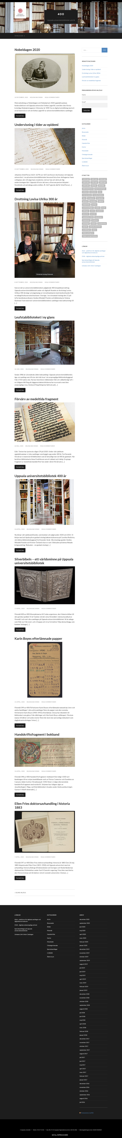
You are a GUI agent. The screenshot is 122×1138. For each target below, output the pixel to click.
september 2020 (85, 923)
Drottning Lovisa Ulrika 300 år (36, 199)
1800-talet (103, 182)
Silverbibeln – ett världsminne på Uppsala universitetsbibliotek (44, 561)
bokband (85, 192)
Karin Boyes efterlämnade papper (38, 638)
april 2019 (83, 979)
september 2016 (85, 1095)
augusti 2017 (84, 1053)
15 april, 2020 (20, 702)
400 (61, 14)
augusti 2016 (84, 1098)
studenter (95, 220)
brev (100, 192)
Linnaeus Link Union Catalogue (91, 265)
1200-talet (86, 179)
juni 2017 (82, 1061)
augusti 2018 (84, 1009)
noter (92, 211)
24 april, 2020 (20, 529)
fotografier (100, 198)
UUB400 (84, 162)
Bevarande (85, 132)
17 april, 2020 (20, 608)
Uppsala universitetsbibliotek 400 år (40, 476)
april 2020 (83, 934)
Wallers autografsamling (90, 236)
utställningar (86, 230)
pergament (99, 211)
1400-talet (94, 179)
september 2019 (85, 960)
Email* (84, 102)
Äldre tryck (85, 165)
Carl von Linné (87, 195)
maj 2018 (82, 1020)
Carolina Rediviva (98, 195)
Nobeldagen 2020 (27, 50)
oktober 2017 (84, 1046)
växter (94, 230)
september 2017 (85, 1050)
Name (84, 95)
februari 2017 (84, 1076)
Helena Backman (36, 97)
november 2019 (84, 953)
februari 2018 (84, 1031)
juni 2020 (82, 927)
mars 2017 (83, 1072)
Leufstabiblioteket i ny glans (35, 317)
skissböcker (98, 217)
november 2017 (84, 1042)
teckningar (86, 223)
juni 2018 (82, 1016)
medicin (97, 207)
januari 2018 (83, 1035)
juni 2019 (82, 971)
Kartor (84, 147)
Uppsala (85, 226)
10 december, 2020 (21, 97)
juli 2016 (82, 1102)
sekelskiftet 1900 (88, 217)
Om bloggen (19, 36)
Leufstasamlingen (88, 207)
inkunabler (93, 201)
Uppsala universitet (95, 226)
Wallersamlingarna (88, 233)
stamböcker (86, 220)
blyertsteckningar (100, 188)
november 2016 (84, 1087)
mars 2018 (83, 1027)
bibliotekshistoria (88, 188)
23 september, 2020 (22, 169)
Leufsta (94, 204)
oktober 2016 (84, 1091)
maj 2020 (82, 930)
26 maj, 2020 (19, 446)
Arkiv (83, 128)
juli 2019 (82, 968)
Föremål (84, 139)
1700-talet (94, 182)
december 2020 (84, 919)
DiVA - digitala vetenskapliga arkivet (93, 256)
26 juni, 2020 (19, 369)
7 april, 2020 (19, 857)
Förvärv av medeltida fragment (36, 399)
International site (96, 1)
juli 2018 (82, 1012)
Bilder (84, 136)
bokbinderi (93, 192)
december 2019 (84, 949)
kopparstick (86, 204)
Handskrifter (86, 143)
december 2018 (84, 994)
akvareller (101, 185)
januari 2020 (83, 945)
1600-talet (86, 182)
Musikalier (85, 151)
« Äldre (20, 892)
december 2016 (84, 1083)
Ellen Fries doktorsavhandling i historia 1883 (42, 805)
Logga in (105, 1)
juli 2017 (82, 1057)
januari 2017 (83, 1080)
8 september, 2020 (21, 282)
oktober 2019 (84, 956)
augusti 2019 (84, 964)
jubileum (101, 201)
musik (103, 207)
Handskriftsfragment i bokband (37, 734)
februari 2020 (84, 942)
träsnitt (93, 223)
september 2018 (85, 1005)
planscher (85, 214)
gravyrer (85, 201)
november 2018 (84, 998)
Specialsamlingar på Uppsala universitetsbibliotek (90, 261)
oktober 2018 (84, 1001)
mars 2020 (83, 938)
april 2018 (83, 1024)
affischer (93, 185)
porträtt (93, 214)
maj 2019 (82, 975)
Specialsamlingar (87, 158)
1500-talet (103, 179)
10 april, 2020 (20, 771)
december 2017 (84, 1039)
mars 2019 (83, 983)
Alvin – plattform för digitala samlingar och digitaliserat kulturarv (94, 251)
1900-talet (86, 185)
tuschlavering (102, 223)
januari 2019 (83, 990)
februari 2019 (84, 986)
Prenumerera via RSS (87, 1113)
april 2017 (83, 1068)
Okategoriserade (87, 154)
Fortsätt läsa (20, 116)
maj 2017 (82, 1065)
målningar (85, 211)
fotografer (91, 198)
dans (84, 198)
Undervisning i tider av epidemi (36, 125)
